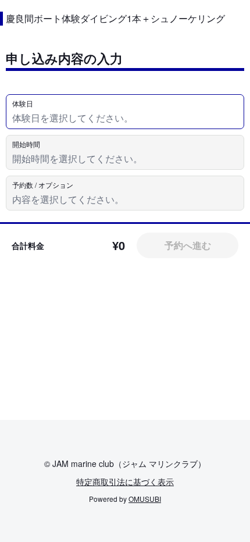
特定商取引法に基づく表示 (125, 481)
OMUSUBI (144, 499)
